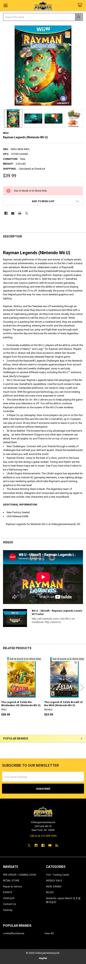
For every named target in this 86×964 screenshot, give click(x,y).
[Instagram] (36, 845)
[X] (26, 213)
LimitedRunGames (13, 933)
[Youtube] (50, 845)
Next (82, 687)
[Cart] (80, 5)
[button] (43, 201)
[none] (43, 66)
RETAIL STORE (11, 880)
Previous (4, 687)
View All (49, 933)
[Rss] (57, 845)
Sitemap (8, 910)
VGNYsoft (8, 898)
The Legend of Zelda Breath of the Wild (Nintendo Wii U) (63, 704)
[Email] (13, 213)
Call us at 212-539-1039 (43, 835)
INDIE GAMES (54, 886)
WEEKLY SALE (54, 880)
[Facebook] (6, 213)
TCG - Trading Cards (57, 874)
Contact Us (9, 904)
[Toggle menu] (5, 5)
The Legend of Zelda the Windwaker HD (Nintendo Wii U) (21, 704)
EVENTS (7, 892)
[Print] (20, 213)
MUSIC (50, 892)
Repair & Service (12, 886)
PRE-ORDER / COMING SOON (19, 874)
